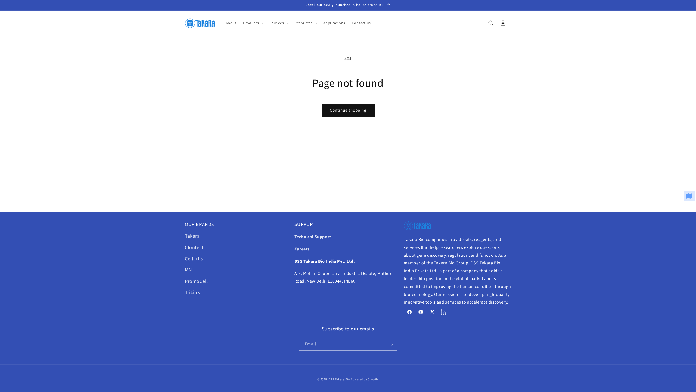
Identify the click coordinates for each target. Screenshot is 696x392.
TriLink (192, 292)
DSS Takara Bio (339, 379)
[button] (253, 23)
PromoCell (196, 281)
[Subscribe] (391, 344)
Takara (192, 236)
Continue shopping (348, 110)
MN (188, 270)
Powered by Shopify (365, 379)
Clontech (195, 247)
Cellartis (194, 258)
